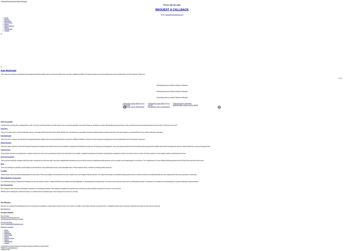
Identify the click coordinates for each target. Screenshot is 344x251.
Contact (6, 31)
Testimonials (8, 29)
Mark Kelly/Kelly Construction (11, 178)
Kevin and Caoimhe (7, 157)
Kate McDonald (8, 70)
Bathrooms (7, 21)
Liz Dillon (4, 171)
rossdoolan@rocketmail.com (174, 15)
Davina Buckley (6, 143)
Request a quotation (7, 227)
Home (6, 18)
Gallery (6, 27)
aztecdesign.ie (12, 248)
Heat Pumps (8, 22)
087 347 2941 (175, 5)
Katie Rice (4, 129)
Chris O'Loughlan (7, 122)
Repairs (6, 19)
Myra (2, 164)
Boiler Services (9, 26)
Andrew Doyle (5, 150)
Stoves (6, 24)
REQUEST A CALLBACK (172, 9)
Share (340, 78)
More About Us (5, 209)
